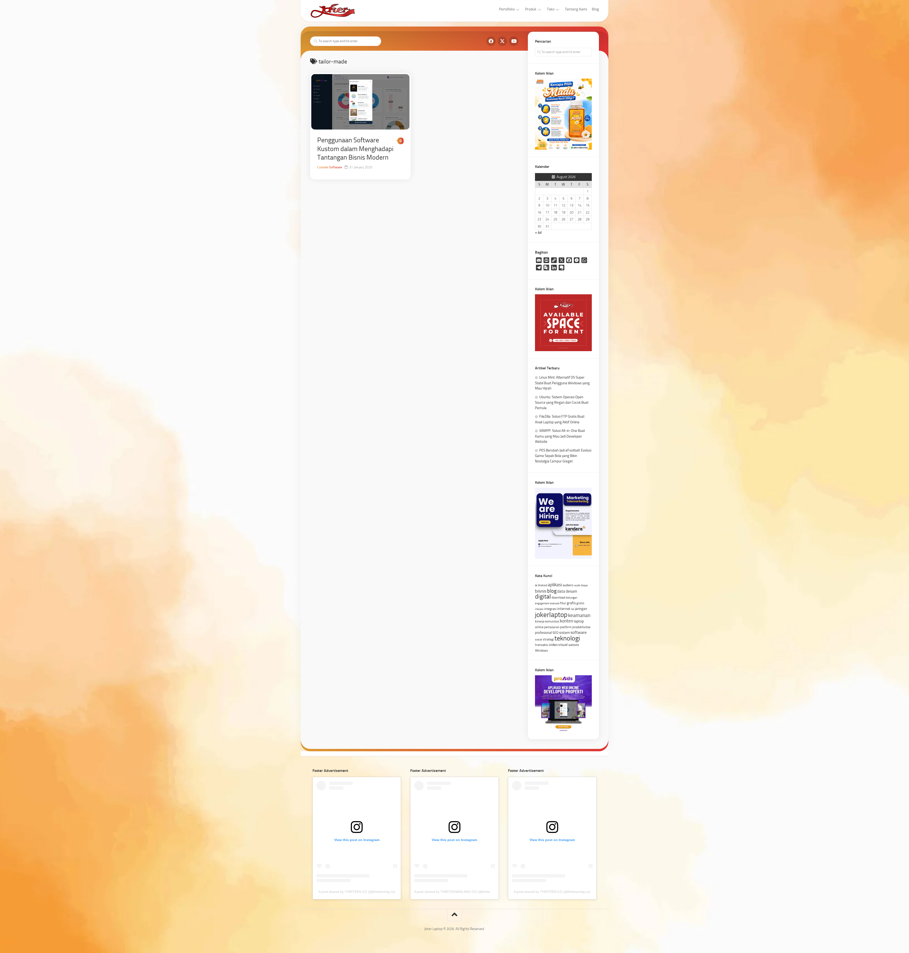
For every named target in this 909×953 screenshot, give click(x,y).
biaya (584, 585)
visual (563, 644)
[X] (502, 41)
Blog (595, 9)
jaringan (581, 609)
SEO (555, 633)
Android (542, 585)
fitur (563, 603)
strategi (548, 639)
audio (577, 585)
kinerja (539, 621)
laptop (579, 621)
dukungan (571, 597)
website (573, 645)
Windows (541, 650)
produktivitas (581, 627)
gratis (580, 603)
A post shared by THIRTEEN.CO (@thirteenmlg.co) (357, 892)
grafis (571, 603)
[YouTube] (513, 41)
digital (543, 596)
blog (552, 591)
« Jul (538, 232)
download (558, 597)
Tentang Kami (576, 9)
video (553, 644)
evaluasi (554, 603)
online (539, 627)
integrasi (550, 609)
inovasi (539, 609)
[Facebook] (491, 41)
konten (566, 621)
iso (572, 609)
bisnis (540, 591)
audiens (568, 585)
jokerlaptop (551, 615)
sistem (564, 632)
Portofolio (507, 9)
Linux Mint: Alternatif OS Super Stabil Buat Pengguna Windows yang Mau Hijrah (562, 382)
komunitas (552, 621)
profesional (543, 633)
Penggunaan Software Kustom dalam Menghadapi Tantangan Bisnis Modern (355, 148)
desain (571, 591)
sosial (538, 639)
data (561, 591)
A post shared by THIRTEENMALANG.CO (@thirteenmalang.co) (462, 892)
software (578, 632)
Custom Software (329, 167)
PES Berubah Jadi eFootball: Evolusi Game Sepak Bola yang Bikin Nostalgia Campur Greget (563, 455)
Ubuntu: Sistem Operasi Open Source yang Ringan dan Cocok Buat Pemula (561, 402)
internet (563, 608)
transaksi (541, 645)
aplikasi (555, 584)
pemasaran (551, 627)
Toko (550, 9)
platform (566, 627)
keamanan (579, 615)
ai (536, 585)
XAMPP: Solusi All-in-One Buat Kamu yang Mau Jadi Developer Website (560, 436)
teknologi (567, 638)
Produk (530, 9)
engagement (542, 603)
